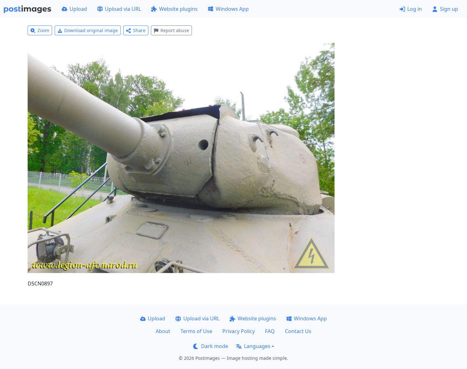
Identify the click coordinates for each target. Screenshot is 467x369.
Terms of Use (196, 331)
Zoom (43, 30)
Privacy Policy (238, 331)
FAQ (270, 331)
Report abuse (174, 30)
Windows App (232, 8)
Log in (414, 8)
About (163, 331)
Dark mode (214, 346)
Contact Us (298, 331)
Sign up (449, 8)
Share (139, 30)
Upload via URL (123, 8)
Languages (257, 346)
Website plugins (178, 8)
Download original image (91, 30)
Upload (78, 8)
